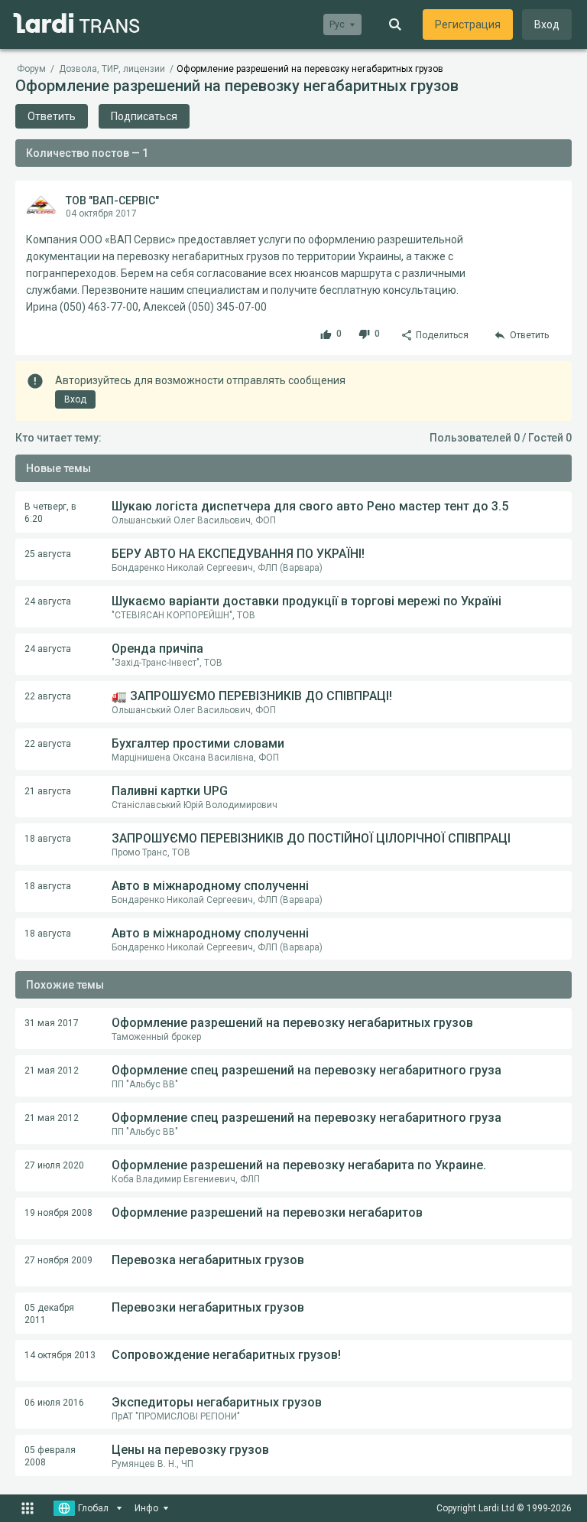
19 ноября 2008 (58, 1212)
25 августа (47, 554)
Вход (546, 24)
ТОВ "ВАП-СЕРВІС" (112, 200)
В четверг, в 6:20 (50, 512)
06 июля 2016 (54, 1402)
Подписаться (144, 116)
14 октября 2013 (60, 1355)
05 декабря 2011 (49, 1313)
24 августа (47, 601)
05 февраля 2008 (50, 1456)
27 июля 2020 (54, 1165)
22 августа (47, 696)
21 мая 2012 (51, 1070)
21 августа (47, 791)
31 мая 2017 (51, 1023)
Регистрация (468, 24)
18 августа (47, 838)
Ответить (52, 116)
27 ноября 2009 (58, 1260)
